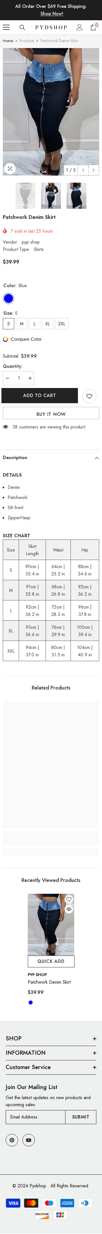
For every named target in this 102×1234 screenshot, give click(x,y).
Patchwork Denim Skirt (49, 982)
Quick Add (50, 961)
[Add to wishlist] (89, 396)
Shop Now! (52, 13)
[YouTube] (28, 1140)
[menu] (6, 27)
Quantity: (12, 366)
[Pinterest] (12, 1140)
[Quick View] (69, 909)
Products (27, 41)
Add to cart (41, 395)
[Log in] (79, 27)
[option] (51, 111)
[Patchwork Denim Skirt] (51, 925)
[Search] (22, 27)
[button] (83, 170)
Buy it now (51, 414)
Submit (81, 1117)
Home (8, 41)
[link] (51, 841)
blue (30, 1002)
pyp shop (31, 242)
